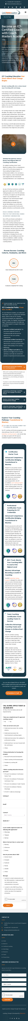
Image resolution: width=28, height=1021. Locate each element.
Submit (8, 905)
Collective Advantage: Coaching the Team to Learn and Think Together (13, 406)
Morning (6, 844)
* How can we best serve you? (11, 726)
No (5, 721)
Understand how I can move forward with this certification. (14, 744)
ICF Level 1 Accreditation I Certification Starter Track (13, 775)
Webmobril (22, 1013)
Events (4, 954)
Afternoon (7, 847)
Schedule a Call (13, 693)
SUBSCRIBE (7, 999)
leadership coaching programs (9, 434)
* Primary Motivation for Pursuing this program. (13, 753)
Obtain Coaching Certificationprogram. (13, 759)
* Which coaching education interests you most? (13, 770)
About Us (5, 943)
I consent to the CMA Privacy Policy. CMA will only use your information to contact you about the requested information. (13, 890)
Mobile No (6, 821)
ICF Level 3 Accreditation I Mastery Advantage (12, 788)
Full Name (6, 796)
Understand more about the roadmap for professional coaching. (14, 739)
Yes (10, 721)
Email (4, 804)
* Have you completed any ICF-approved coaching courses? (14, 718)
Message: (5, 876)
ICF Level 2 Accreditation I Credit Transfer (14, 784)
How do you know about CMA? (11, 854)
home (3, 40)
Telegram (6, 835)
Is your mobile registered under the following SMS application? (12, 829)
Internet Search (8, 857)
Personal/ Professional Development (13, 756)
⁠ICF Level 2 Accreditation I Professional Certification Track (13, 780)
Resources (5, 952)
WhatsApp (7, 832)
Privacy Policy (6, 957)
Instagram (6, 860)
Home (4, 941)
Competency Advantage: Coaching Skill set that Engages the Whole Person (12, 392)
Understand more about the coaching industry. (13, 729)
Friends (6, 866)
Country (5, 812)
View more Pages (7, 17)
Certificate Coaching (7, 946)
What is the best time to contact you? (13, 842)
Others (6, 748)
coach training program (17, 483)
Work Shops (6, 949)
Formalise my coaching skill (10, 762)
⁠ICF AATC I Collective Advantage (12, 792)
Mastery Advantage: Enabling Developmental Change (11, 399)
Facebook (6, 863)
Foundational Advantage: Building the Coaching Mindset (12, 367)
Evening (6, 850)
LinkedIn (6, 869)
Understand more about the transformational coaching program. (13, 734)
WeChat (6, 838)
